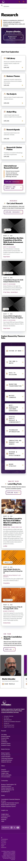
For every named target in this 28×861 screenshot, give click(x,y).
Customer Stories (5, 816)
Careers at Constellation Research (12, 721)
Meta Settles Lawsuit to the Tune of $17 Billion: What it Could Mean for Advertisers (12, 521)
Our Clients (6, 718)
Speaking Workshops (6, 760)
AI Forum (3, 801)
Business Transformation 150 (8, 784)
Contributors (4, 741)
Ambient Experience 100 (7, 788)
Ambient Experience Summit (8, 806)
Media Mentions (8, 719)
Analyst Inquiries (5, 753)
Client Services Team (9, 725)
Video (2, 821)
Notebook (3, 819)
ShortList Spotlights (6, 775)
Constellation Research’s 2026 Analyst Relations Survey (13, 280)
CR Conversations (5, 776)
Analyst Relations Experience (8, 804)
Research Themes (5, 743)
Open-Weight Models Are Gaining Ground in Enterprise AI (12, 571)
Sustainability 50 (5, 791)
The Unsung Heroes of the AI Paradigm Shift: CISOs (12, 608)
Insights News (5, 814)
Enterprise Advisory (6, 762)
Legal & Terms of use (9, 727)
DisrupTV (3, 769)
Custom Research (5, 756)
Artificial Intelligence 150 (7, 790)
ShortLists (3, 740)
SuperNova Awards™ (6, 786)
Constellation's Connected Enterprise (10, 799)
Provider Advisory (5, 755)
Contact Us (6, 723)
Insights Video (5, 773)
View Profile (9, 684)
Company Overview (8, 716)
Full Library (4, 734)
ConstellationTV (5, 771)
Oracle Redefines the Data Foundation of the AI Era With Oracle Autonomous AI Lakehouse (13, 241)
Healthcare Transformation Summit (10, 803)
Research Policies (6, 745)
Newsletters (4, 817)
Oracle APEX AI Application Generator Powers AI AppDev (13, 317)
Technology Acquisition (7, 758)
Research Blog (5, 738)
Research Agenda (5, 736)
